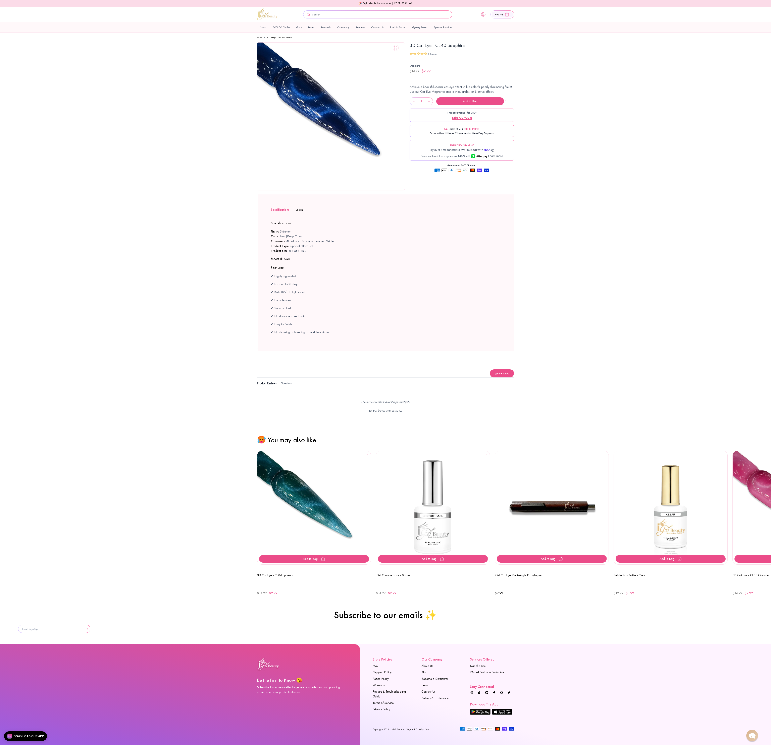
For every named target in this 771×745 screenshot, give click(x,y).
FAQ (375, 666)
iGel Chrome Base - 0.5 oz (393, 575)
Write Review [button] (502, 373)
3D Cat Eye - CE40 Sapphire (279, 37)
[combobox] (377, 14)
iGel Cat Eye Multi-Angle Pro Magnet (518, 575)
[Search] (308, 14)
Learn (424, 685)
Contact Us (428, 691)
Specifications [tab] (280, 209)
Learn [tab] (299, 209)
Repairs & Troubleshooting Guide (389, 693)
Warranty (379, 685)
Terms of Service (383, 703)
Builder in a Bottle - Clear (630, 575)
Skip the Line (478, 666)
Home (259, 37)
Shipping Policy (382, 672)
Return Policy (381, 679)
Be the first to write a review (385, 411)
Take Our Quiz (462, 118)
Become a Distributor (434, 679)
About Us (427, 666)
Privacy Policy (381, 709)
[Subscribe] (85, 629)
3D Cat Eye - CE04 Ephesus (275, 575)
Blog (424, 672)
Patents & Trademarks (435, 698)
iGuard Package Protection (487, 672)
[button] (502, 14)
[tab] (267, 383)
